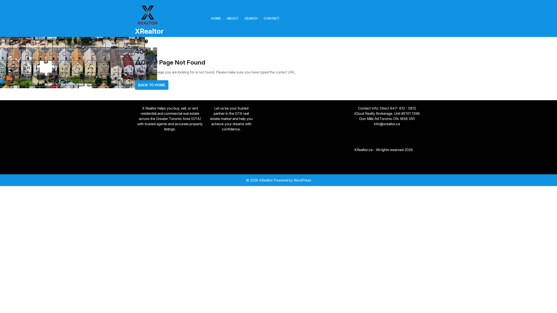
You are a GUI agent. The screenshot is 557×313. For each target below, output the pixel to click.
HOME (216, 18)
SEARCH (251, 18)
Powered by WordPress (292, 180)
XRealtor (149, 31)
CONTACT (272, 18)
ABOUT (232, 18)
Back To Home (151, 85)
